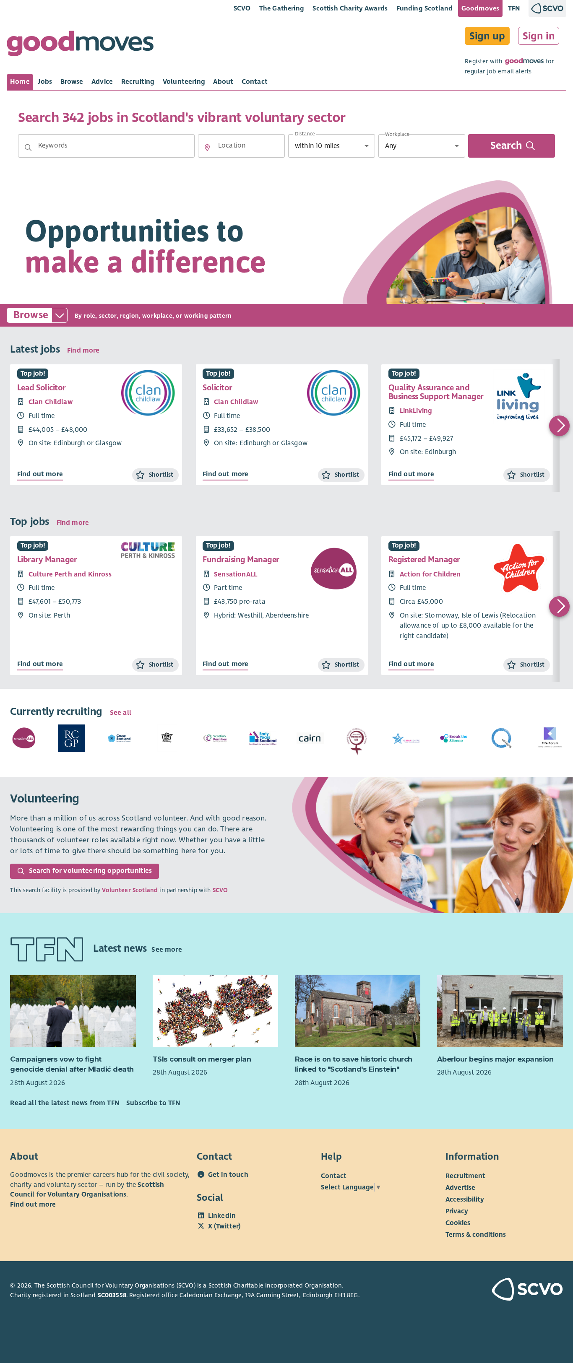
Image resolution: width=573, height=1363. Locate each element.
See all (120, 713)
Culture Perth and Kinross (70, 574)
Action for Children (430, 574)
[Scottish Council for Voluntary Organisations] (520, 1290)
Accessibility (464, 1199)
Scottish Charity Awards (350, 8)
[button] (28, 147)
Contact (333, 1176)
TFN (514, 8)
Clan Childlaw (51, 402)
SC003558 (112, 1295)
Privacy (456, 1211)
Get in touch (228, 1175)
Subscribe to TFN (153, 1103)
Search (506, 146)
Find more (83, 350)
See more (166, 950)
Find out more (40, 474)
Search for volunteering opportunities (90, 871)
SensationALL (235, 574)
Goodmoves (480, 8)
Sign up (487, 36)
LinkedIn (222, 1216)
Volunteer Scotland (130, 890)
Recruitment (465, 1176)
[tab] (20, 82)
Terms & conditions (475, 1235)
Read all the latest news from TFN (64, 1103)
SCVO (242, 8)
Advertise (460, 1188)
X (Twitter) (224, 1226)
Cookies (457, 1223)
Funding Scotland (424, 8)
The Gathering (281, 8)
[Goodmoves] (80, 45)
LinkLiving (416, 411)
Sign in (539, 36)
